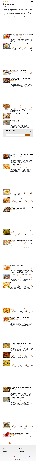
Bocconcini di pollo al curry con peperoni (19, 308)
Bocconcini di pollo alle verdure (17, 282)
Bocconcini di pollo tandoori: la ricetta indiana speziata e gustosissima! (20, 44)
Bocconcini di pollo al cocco (16, 265)
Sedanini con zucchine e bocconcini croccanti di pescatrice (21, 361)
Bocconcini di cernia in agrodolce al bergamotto (21, 422)
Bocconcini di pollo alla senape (17, 397)
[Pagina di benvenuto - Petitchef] (3, 3)
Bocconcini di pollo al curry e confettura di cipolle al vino (21, 155)
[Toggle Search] (26, 1)
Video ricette (5, 448)
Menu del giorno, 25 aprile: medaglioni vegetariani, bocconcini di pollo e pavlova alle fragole (21, 208)
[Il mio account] (20, 1)
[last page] (26, 443)
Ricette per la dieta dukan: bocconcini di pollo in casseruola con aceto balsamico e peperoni (21, 433)
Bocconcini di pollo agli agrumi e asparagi (19, 198)
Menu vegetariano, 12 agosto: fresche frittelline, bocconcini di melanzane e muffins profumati (20, 114)
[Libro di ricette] (14, 1)
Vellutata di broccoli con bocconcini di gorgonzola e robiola (21, 388)
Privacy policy (21, 448)
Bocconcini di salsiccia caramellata (18, 70)
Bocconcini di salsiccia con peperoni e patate (20, 352)
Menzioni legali (21, 451)
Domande (5, 451)
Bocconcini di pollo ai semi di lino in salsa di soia (21, 274)
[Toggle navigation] (32, 1)
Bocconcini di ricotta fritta (16, 190)
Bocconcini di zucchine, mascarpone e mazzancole (21, 240)
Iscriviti (27, 134)
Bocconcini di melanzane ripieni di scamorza (20, 104)
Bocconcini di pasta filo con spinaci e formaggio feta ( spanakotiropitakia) (21, 230)
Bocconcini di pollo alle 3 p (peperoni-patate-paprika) (20, 318)
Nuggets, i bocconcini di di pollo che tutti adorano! (21, 34)
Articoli (4, 453)
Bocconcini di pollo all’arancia (16, 164)
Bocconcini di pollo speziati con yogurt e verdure (21, 343)
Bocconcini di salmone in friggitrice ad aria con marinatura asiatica (20, 79)
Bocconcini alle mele (14, 120)
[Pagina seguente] (24, 443)
